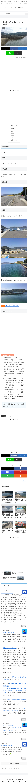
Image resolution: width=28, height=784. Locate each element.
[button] (26, 14)
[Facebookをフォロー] (20, 468)
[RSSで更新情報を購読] (20, 475)
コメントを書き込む (14, 763)
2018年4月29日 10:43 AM (7, 593)
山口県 (10, 416)
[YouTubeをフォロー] (20, 472)
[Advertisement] (14, 73)
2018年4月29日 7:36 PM (8, 726)
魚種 (12, 131)
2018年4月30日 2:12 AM (6, 745)
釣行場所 (13, 128)
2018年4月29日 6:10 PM (8, 632)
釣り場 (4, 416)
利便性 (12, 133)
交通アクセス (14, 140)
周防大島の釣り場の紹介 (12, 306)
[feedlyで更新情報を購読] (7, 475)
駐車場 (12, 135)
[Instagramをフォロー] (7, 472)
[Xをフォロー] (7, 468)
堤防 (12, 137)
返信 (24, 626)
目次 (12, 125)
